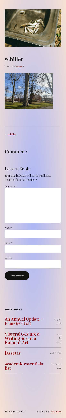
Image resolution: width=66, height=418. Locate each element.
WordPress (56, 411)
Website (8, 257)
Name (8, 227)
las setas (12, 353)
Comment (10, 186)
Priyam (19, 66)
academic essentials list (24, 366)
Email (8, 242)
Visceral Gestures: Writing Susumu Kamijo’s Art (22, 338)
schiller (12, 134)
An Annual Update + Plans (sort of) (24, 321)
